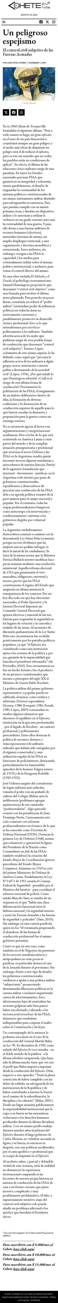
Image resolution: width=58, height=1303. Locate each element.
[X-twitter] (47, 22)
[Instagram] (54, 22)
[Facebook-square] (41, 22)
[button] (3, 22)
